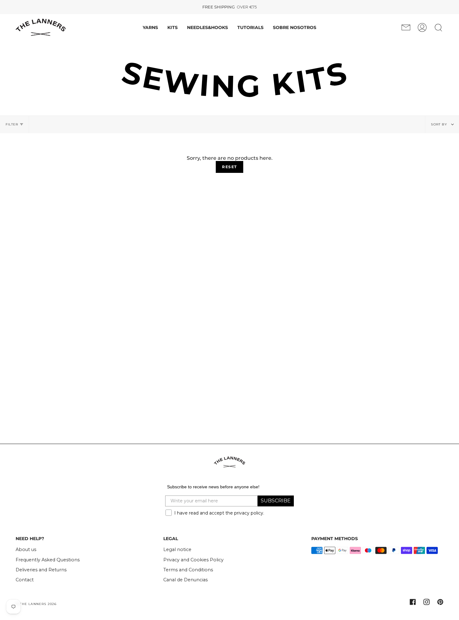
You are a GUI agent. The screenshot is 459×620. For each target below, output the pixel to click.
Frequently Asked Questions (48, 560)
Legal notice (177, 549)
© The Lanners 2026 (36, 604)
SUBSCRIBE (276, 501)
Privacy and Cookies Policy (193, 560)
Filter (12, 124)
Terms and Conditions (188, 570)
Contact (25, 580)
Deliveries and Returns (41, 570)
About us (26, 549)
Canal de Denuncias (185, 580)
